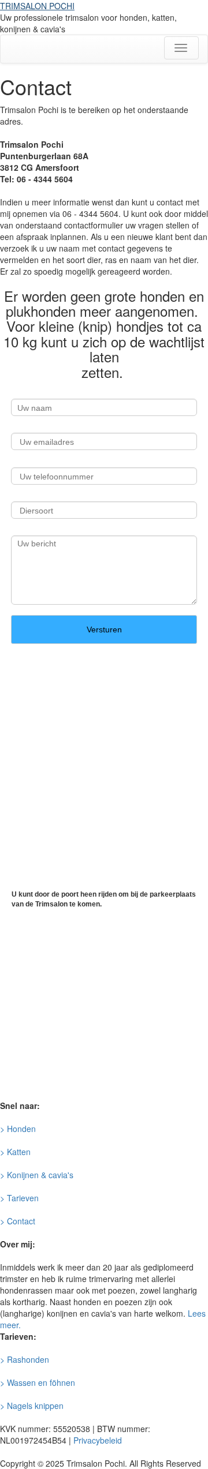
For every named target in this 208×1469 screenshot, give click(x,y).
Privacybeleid (97, 1440)
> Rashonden (24, 1359)
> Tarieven (19, 1198)
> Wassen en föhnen (37, 1382)
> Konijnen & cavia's (36, 1175)
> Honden (18, 1128)
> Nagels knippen (32, 1405)
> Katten (15, 1151)
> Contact (17, 1221)
